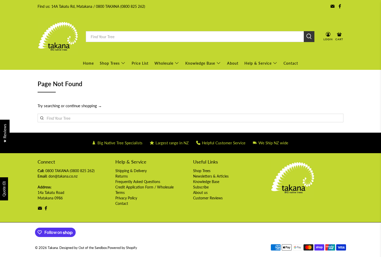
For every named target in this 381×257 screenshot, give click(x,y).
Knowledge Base (200, 63)
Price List (140, 63)
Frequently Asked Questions (137, 181)
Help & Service (258, 63)
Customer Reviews (208, 198)
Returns (121, 176)
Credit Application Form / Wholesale (144, 187)
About (232, 63)
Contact (291, 63)
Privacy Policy (126, 198)
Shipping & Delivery (131, 170)
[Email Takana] (332, 6)
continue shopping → (84, 105)
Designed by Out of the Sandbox (83, 248)
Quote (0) (4, 189)
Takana (53, 248)
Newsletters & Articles (211, 176)
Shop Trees (110, 63)
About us (200, 192)
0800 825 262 (82, 170)
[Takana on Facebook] (339, 6)
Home (88, 63)
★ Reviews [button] (4, 133)
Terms (120, 192)
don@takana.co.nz (62, 176)
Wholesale (163, 63)
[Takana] (58, 36)
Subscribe (201, 187)
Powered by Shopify (122, 248)
